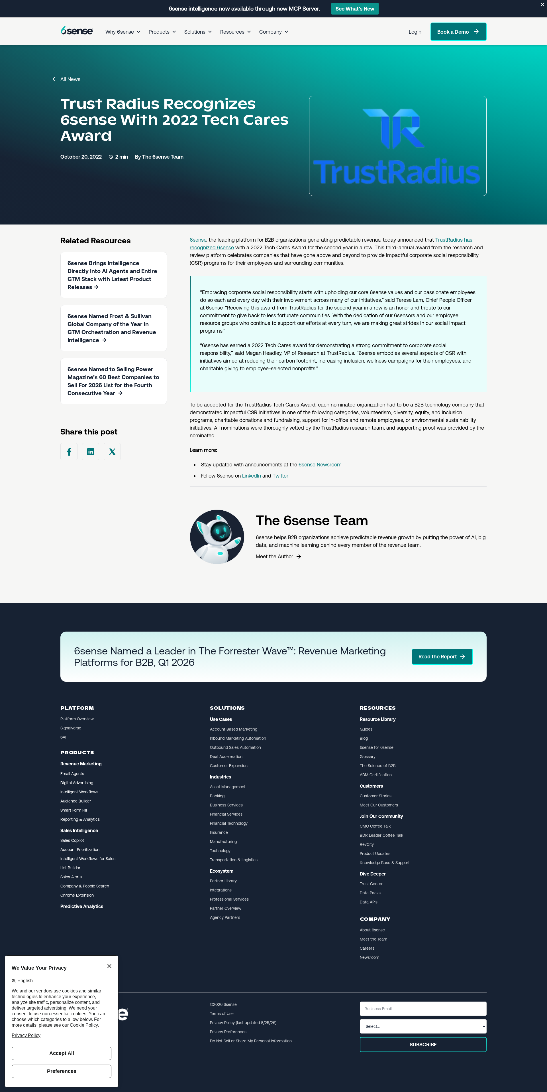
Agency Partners (225, 917)
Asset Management (228, 786)
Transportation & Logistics (234, 860)
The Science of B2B (378, 765)
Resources (232, 32)
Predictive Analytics (81, 906)
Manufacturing (223, 841)
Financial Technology (229, 823)
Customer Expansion (229, 765)
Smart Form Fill (73, 810)
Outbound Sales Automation (235, 747)
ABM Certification (376, 775)
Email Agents (72, 773)
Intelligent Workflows (79, 792)
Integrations (221, 890)
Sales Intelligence (79, 830)
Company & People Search (84, 886)
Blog (364, 738)
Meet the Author (274, 556)
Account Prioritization (79, 849)
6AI (63, 737)
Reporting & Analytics (80, 819)
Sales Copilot (72, 840)
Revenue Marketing (81, 764)
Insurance (219, 832)
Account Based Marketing (233, 729)
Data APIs (368, 902)
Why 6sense (119, 32)
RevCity (367, 844)
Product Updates (375, 853)
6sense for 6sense (376, 747)
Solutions (194, 32)
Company (270, 32)
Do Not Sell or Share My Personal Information (251, 1041)
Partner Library (223, 881)
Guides (366, 729)
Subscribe (423, 1044)
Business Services (226, 805)
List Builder (70, 867)
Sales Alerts (71, 877)
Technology (220, 850)
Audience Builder (75, 801)
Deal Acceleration (226, 756)
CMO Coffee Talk (375, 826)
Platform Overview (77, 719)
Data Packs (370, 893)
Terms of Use (222, 1013)
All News (70, 79)
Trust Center (371, 883)
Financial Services (226, 814)
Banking (217, 796)
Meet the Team (373, 939)
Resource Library (378, 719)
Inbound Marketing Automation (238, 738)
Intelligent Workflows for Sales (87, 858)
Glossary (367, 756)
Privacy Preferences (228, 1032)
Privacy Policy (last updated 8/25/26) (243, 1022)
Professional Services (229, 899)
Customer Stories (375, 796)
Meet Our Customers (379, 805)
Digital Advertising (76, 782)
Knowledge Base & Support (385, 862)
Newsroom (369, 957)
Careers (367, 948)
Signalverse (70, 728)
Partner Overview (225, 908)
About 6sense (372, 930)
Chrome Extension (77, 895)
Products (159, 32)
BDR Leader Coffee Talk (381, 835)
